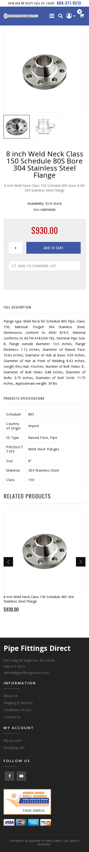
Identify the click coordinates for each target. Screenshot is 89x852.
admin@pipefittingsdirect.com (26, 672)
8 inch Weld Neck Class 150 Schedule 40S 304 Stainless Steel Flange (39, 599)
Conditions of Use (17, 710)
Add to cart (54, 247)
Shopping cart (14, 747)
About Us (11, 695)
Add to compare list (37, 266)
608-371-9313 (69, 3)
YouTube (21, 776)
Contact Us (12, 717)
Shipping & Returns (18, 703)
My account (13, 740)
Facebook (9, 776)
